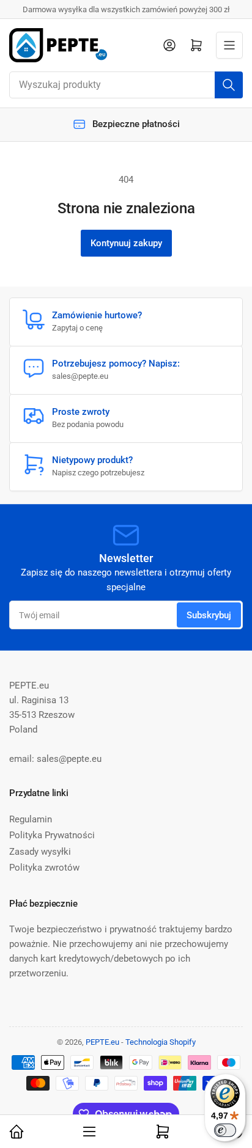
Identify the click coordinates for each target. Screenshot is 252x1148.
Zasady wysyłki (40, 851)
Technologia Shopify (160, 1042)
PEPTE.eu (102, 1042)
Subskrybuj (209, 615)
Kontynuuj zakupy (126, 243)
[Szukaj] (228, 85)
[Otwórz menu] (229, 45)
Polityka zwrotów (44, 867)
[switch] (225, 1130)
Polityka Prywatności (52, 835)
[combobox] (126, 84)
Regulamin (30, 819)
